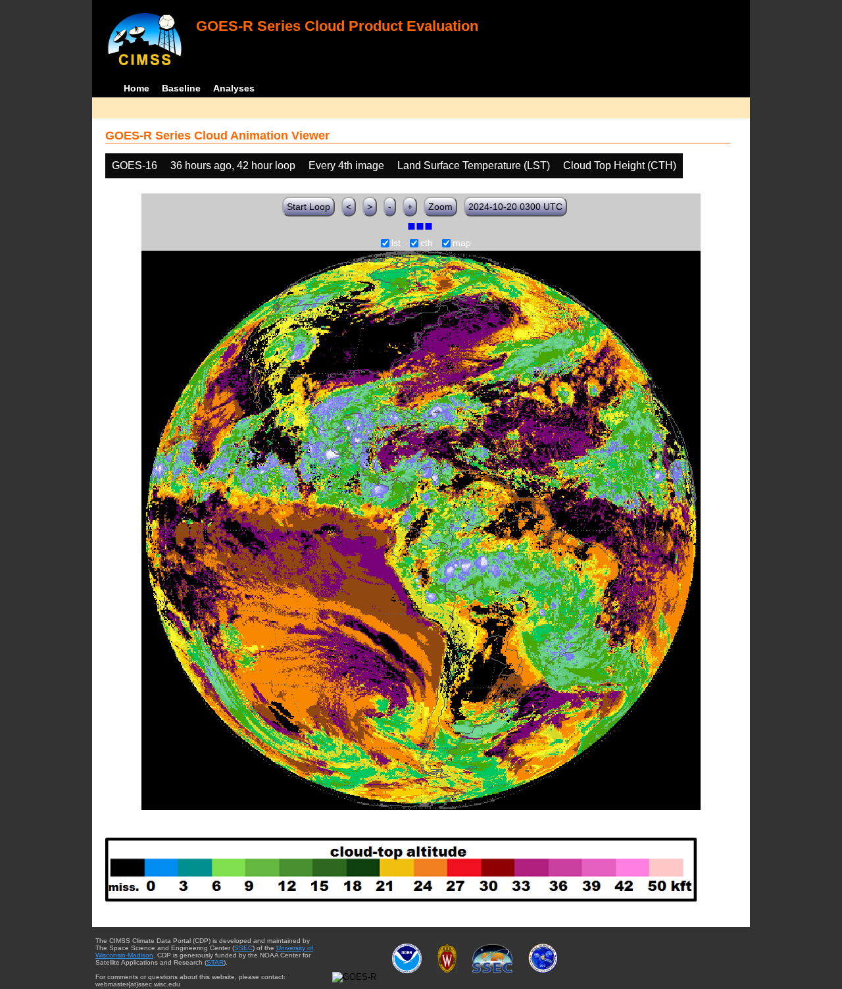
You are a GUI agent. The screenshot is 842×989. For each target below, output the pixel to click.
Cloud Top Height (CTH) (619, 165)
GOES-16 (134, 165)
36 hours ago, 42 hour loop (232, 165)
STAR (215, 962)
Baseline (181, 88)
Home (136, 88)
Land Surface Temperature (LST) (473, 165)
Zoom (440, 206)
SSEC (243, 947)
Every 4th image (346, 165)
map (462, 243)
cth (426, 243)
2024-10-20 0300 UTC (515, 206)
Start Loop (308, 206)
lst (396, 243)
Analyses (234, 88)
